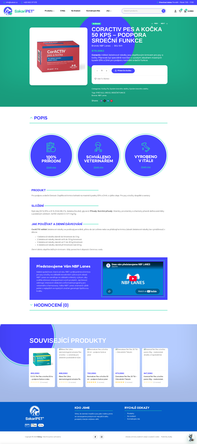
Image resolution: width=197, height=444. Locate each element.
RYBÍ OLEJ (100, 93)
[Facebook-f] (95, 436)
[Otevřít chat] (191, 437)
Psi (108, 89)
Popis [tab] (40, 118)
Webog (39, 437)
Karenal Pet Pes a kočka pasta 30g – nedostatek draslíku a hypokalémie (153, 379)
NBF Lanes (105, 46)
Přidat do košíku (124, 70)
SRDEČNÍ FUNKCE (118, 93)
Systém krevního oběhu (119, 89)
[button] (51, 167)
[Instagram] (101, 436)
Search (163, 11)
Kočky (103, 89)
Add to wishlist (103, 79)
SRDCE (108, 93)
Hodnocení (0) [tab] (51, 305)
